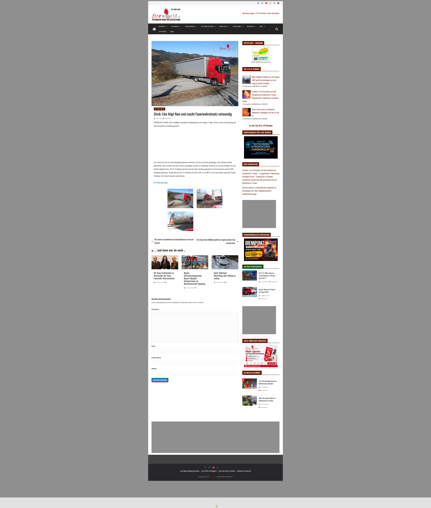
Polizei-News (237, 26)
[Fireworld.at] (154, 29)
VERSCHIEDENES (190, 26)
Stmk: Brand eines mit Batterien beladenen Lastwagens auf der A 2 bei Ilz (265, 113)
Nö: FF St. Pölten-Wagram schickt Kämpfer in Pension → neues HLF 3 (268, 275)
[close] (216, 499)
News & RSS (223, 26)
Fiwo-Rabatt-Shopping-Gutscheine (189, 471)
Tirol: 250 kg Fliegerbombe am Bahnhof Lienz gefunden (268, 382)
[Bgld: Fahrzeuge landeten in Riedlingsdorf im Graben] (249, 403)
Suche (172, 31)
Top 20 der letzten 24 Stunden (227, 471)
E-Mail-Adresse (156, 357)
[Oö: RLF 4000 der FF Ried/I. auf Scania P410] (249, 295)
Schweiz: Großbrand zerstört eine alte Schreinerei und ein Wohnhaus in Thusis (259, 180)
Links (261, 26)
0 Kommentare (167, 118)
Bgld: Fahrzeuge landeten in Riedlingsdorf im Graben (267, 399)
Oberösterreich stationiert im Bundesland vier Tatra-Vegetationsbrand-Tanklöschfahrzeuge (259, 191)
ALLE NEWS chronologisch (209, 471)
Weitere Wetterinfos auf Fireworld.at (260, 62)
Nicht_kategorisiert (159, 109)
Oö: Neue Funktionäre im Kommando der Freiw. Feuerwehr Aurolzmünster (164, 275)
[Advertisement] (259, 214)
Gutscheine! (162, 31)
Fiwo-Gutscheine (273, 13)
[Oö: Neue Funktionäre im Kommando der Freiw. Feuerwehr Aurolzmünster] (165, 257)
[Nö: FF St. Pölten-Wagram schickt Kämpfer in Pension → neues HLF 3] (249, 278)
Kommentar (155, 309)
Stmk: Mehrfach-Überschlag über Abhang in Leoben (225, 275)
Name (153, 346)
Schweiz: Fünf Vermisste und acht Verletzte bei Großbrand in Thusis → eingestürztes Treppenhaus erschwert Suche (260, 96)
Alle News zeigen (248, 13)
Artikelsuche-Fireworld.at (244, 471)
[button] (166, 26)
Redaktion (250, 26)
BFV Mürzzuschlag (160, 182)
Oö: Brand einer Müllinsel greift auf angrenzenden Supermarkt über (215, 241)
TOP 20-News (261, 13)
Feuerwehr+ (175, 26)
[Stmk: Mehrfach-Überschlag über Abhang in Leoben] (225, 257)
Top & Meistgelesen (207, 26)
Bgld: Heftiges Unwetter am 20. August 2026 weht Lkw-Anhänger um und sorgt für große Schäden (265, 80)
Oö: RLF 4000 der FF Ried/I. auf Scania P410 (267, 290)
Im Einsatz (162, 26)
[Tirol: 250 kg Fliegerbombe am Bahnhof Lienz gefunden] (249, 386)
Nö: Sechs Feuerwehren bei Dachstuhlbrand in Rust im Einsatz (174, 241)
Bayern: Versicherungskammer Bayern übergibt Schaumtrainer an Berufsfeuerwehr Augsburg (194, 278)
